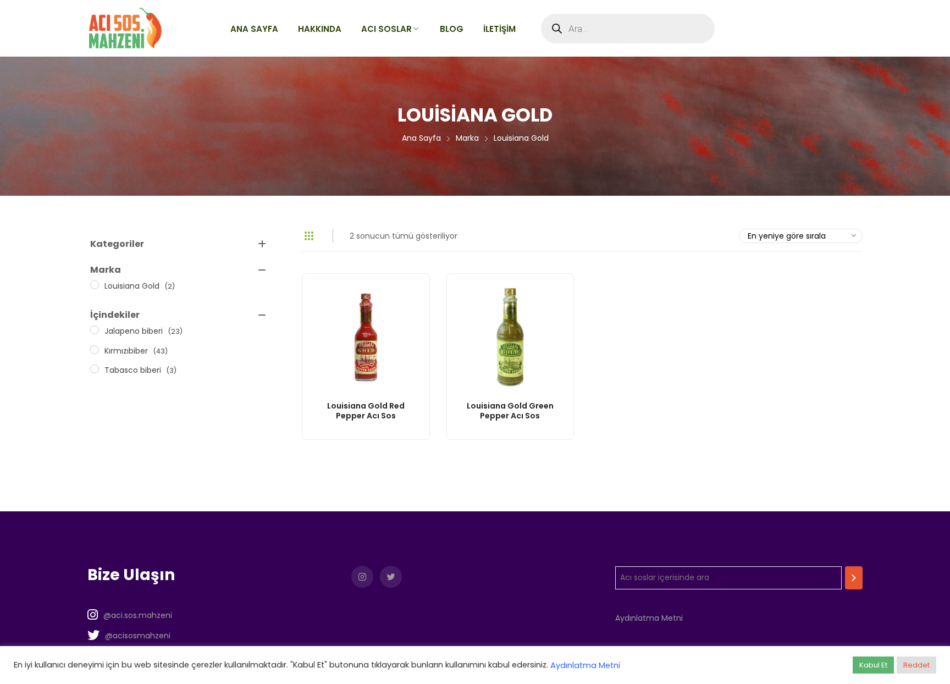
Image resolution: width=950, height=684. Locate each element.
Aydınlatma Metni (649, 618)
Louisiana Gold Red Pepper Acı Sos (366, 410)
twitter (391, 577)
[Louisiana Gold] (94, 284)
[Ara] (854, 577)
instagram (362, 577)
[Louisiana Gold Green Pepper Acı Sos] (510, 337)
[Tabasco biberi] (94, 369)
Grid (309, 236)
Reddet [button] (916, 665)
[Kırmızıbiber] (94, 349)
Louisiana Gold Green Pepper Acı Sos (510, 410)
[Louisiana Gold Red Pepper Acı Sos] (365, 337)
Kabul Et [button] (873, 665)
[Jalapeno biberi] (94, 330)
